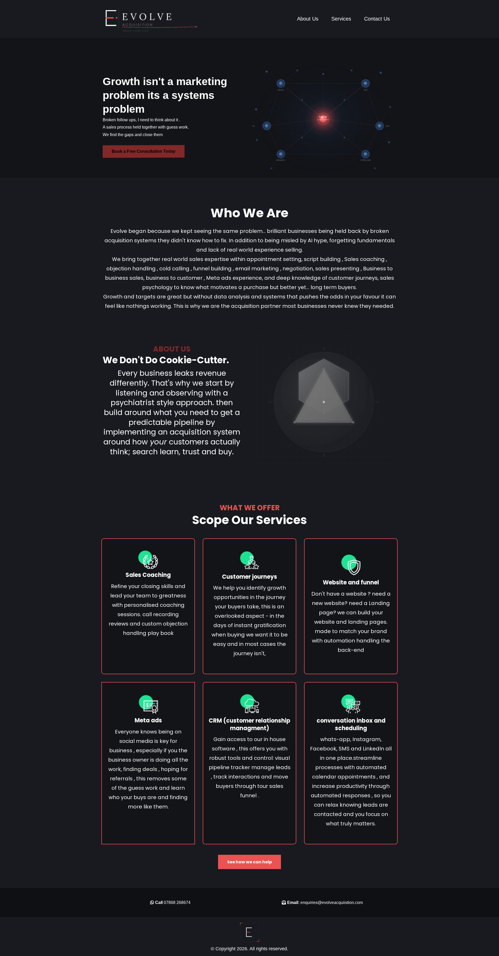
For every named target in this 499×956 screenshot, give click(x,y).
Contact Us (377, 19)
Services (341, 19)
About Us (307, 19)
